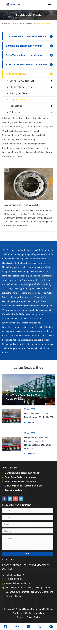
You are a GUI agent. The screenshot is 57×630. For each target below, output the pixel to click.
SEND (28, 553)
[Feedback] (51, 626)
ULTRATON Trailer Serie (21, 87)
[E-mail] (28, 626)
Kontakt (8, 559)
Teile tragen (15, 112)
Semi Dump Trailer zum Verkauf (24, 45)
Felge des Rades (43, 23)
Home (4, 23)
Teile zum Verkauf (26, 23)
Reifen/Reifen (16, 106)
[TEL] (40, 626)
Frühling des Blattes (19, 93)
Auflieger (13, 23)
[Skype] (5, 626)
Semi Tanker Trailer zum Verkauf (24, 55)
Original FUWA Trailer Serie (23, 81)
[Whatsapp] (17, 626)
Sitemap (20, 617)
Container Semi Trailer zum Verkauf (26, 36)
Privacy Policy (33, 617)
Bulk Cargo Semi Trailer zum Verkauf (27, 64)
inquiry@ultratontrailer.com (18, 583)
